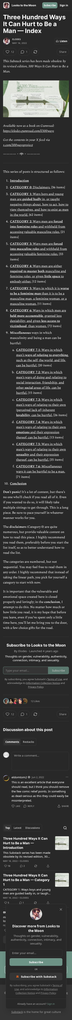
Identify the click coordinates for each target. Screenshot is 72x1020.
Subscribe (50, 5)
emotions (23, 432)
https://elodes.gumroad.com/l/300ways (28, 130)
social (29, 387)
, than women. (37, 326)
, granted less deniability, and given (36, 318)
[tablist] (19, 742)
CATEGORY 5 (20, 288)
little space (52, 276)
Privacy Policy (48, 993)
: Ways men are (42, 221)
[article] (36, 852)
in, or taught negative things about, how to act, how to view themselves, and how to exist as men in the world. (39, 207)
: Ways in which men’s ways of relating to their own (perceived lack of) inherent (41, 404)
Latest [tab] (18, 828)
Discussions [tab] (32, 828)
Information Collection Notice (43, 683)
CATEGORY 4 (20, 266)
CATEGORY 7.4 (28, 422)
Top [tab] (7, 828)
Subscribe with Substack (38, 976)
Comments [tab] (12, 742)
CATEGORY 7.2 (28, 372)
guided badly (31, 199)
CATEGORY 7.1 (28, 349)
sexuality (22, 454)
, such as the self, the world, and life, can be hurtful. (42, 360)
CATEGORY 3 (20, 243)
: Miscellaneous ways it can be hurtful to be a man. (40, 469)
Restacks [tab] (28, 742)
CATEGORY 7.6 (28, 466)
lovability (23, 415)
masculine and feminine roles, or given (38, 274)
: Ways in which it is (45, 288)
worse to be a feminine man (39, 291)
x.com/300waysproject (18, 145)
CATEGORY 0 (20, 187)
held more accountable (26, 315)
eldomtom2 (19, 777)
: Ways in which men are (48, 310)
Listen (63, 41)
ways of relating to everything (46, 355)
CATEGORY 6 (20, 310)
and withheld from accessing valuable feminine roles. (38, 251)
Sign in (64, 5)
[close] (61, 909)
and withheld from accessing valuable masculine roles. (37, 229)
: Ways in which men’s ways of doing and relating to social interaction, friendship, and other (41, 380)
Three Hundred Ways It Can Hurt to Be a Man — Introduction (25, 843)
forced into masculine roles (36, 246)
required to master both (27, 271)
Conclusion (18, 483)
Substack (17, 1012)
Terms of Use (54, 679)
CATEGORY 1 (20, 194)
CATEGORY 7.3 (28, 399)
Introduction (19, 180)
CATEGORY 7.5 (28, 444)
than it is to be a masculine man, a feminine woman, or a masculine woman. (38, 298)
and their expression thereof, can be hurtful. (37, 435)
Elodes (16, 39)
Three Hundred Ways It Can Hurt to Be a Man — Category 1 (26, 879)
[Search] (65, 828)
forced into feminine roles (36, 224)
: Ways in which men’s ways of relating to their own (41, 425)
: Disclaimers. (40, 187)
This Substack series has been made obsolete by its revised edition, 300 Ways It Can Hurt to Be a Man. (26, 854)
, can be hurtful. (41, 415)
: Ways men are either (46, 266)
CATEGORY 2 (20, 221)
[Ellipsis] (67, 777)
